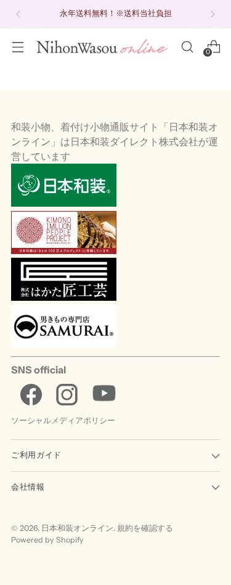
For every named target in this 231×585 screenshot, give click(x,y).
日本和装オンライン (77, 528)
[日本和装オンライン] (102, 46)
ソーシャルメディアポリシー (63, 420)
